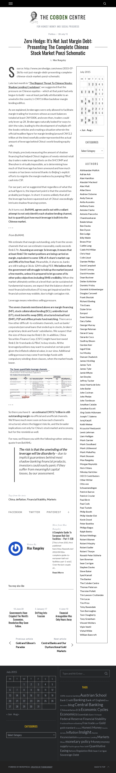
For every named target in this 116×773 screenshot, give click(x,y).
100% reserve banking (70, 696)
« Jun (82, 130)
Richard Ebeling (87, 301)
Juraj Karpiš (85, 420)
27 (82, 120)
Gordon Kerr (86, 345)
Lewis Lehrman (87, 432)
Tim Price (84, 603)
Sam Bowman (86, 559)
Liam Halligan (86, 436)
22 (89, 111)
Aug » (90, 130)
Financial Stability (36, 499)
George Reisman (88, 329)
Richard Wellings (88, 535)
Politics (51, 34)
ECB (78, 709)
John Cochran (86, 392)
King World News (83, 737)
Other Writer (86, 480)
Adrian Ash (85, 174)
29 (89, 120)
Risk (90, 750)
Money (96, 742)
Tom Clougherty (88, 614)
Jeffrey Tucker (87, 380)
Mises (62, 742)
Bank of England (95, 700)
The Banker (85, 579)
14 (85, 101)
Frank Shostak (87, 297)
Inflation (72, 732)
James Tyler (86, 368)
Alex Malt (85, 186)
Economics (68, 714)
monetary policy (78, 741)
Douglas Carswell (88, 293)
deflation (21, 499)
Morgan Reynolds (88, 464)
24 (96, 111)
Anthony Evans (87, 206)
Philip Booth (86, 511)
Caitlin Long (86, 245)
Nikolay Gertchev (88, 472)
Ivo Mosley (85, 352)
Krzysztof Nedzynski (90, 428)
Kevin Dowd (86, 519)
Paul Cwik (85, 503)
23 (92, 111)
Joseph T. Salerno (88, 416)
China (11, 499)
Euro (91, 714)
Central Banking (89, 704)
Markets (51, 499)
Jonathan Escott (87, 408)
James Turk (85, 364)
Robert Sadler (86, 547)
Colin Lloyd (85, 257)
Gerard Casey (86, 333)
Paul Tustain (86, 507)
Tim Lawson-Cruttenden (92, 595)
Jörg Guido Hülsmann (90, 412)
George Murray (87, 325)
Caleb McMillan (88, 249)
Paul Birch (85, 499)
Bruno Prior (85, 241)
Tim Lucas (85, 599)
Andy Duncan (86, 198)
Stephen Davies (87, 567)
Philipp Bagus (86, 527)
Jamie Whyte (86, 372)
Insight (85, 731)
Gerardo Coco (87, 337)
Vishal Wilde (86, 630)
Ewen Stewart (86, 317)
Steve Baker (86, 571)
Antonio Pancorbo (89, 214)
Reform (72, 751)
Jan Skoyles (85, 376)
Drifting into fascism (41, 614)
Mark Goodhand (88, 444)
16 (92, 101)
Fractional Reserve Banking (71, 723)
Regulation (82, 750)
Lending (94, 737)
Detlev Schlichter (88, 281)
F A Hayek (98, 715)
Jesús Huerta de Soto (90, 384)
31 (96, 120)
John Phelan (85, 396)
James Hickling (87, 360)
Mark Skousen (87, 456)
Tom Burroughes (88, 611)
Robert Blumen (87, 539)
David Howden (87, 273)
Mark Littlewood (88, 448)
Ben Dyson (85, 229)
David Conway (87, 269)
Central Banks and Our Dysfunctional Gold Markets (53, 645)
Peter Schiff (84, 746)
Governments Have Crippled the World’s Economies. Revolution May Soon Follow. (18, 619)
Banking (79, 700)
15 (89, 101)
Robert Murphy (87, 543)
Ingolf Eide (85, 349)
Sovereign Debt (69, 754)
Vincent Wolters (88, 622)
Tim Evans (85, 305)
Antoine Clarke (87, 210)
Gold (102, 723)
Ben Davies (85, 225)
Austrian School (93, 695)
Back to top (99, 767)
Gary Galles (85, 321)
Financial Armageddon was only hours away (64, 616)
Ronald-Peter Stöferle (90, 555)
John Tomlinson (87, 400)
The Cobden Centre (89, 583)
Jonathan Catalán (88, 404)
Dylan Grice (85, 309)
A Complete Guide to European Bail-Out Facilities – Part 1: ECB (62, 535)
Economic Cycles (94, 709)
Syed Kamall (86, 575)
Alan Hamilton (87, 178)
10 (96, 92)
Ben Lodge (85, 233)
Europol (84, 313)
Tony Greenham (87, 618)
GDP (96, 723)
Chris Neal (85, 253)
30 (92, 120)
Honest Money (92, 727)
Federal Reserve (71, 719)
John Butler (85, 388)
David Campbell (88, 265)
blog (71, 705)
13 (82, 101)
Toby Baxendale (88, 607)
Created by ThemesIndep (41, 767)
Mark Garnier (86, 440)
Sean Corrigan (87, 563)
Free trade (88, 723)
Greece (78, 728)
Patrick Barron (87, 491)
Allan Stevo (85, 190)
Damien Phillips (87, 261)
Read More (58, 573)
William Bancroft (88, 634)
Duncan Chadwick (88, 356)
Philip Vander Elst (88, 515)
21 (85, 111)
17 (95, 101)
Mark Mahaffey (87, 452)
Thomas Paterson (88, 587)
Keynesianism (68, 737)
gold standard (67, 727)
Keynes (95, 733)
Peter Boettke (87, 523)
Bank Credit (66, 700)
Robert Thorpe (87, 551)
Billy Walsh (85, 237)
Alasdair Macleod (88, 182)
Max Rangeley (59, 60)
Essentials (83, 714)
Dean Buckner (87, 277)
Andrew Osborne (88, 194)
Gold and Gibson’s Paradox (26, 643)
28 (85, 120)
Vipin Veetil (85, 626)
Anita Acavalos (87, 202)
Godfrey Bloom (87, 341)
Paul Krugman (74, 746)
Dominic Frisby (87, 285)
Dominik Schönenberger (91, 289)
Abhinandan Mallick (89, 170)
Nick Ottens (86, 468)
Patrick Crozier (87, 495)
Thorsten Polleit (88, 591)
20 (82, 111)
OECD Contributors (89, 476)
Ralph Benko (86, 531)
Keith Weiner (86, 424)
